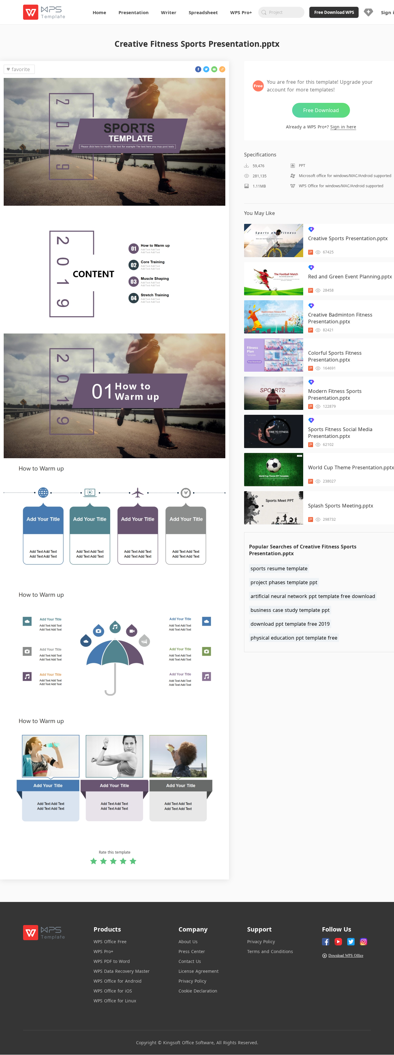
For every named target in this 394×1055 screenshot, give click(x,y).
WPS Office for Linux (115, 1001)
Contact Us (190, 961)
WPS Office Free (110, 941)
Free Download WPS (334, 12)
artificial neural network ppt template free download (313, 596)
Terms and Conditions (270, 951)
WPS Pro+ (103, 951)
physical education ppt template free (294, 637)
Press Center (192, 951)
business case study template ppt (290, 610)
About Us (188, 941)
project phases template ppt (284, 582)
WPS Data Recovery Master (122, 971)
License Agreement (199, 971)
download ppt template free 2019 (290, 623)
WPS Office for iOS (113, 991)
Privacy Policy (192, 981)
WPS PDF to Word (112, 961)
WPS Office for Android (118, 981)
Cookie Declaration (198, 991)
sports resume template (279, 568)
